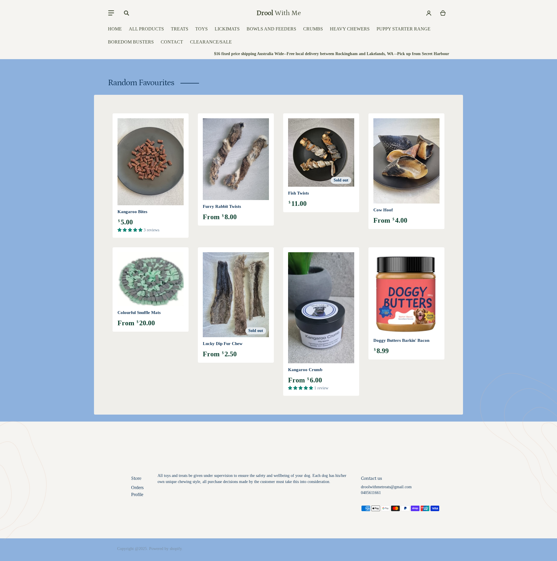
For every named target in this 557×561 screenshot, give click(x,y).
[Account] (429, 13)
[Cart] (443, 13)
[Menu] (111, 13)
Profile (137, 494)
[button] (130, 230)
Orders (137, 487)
